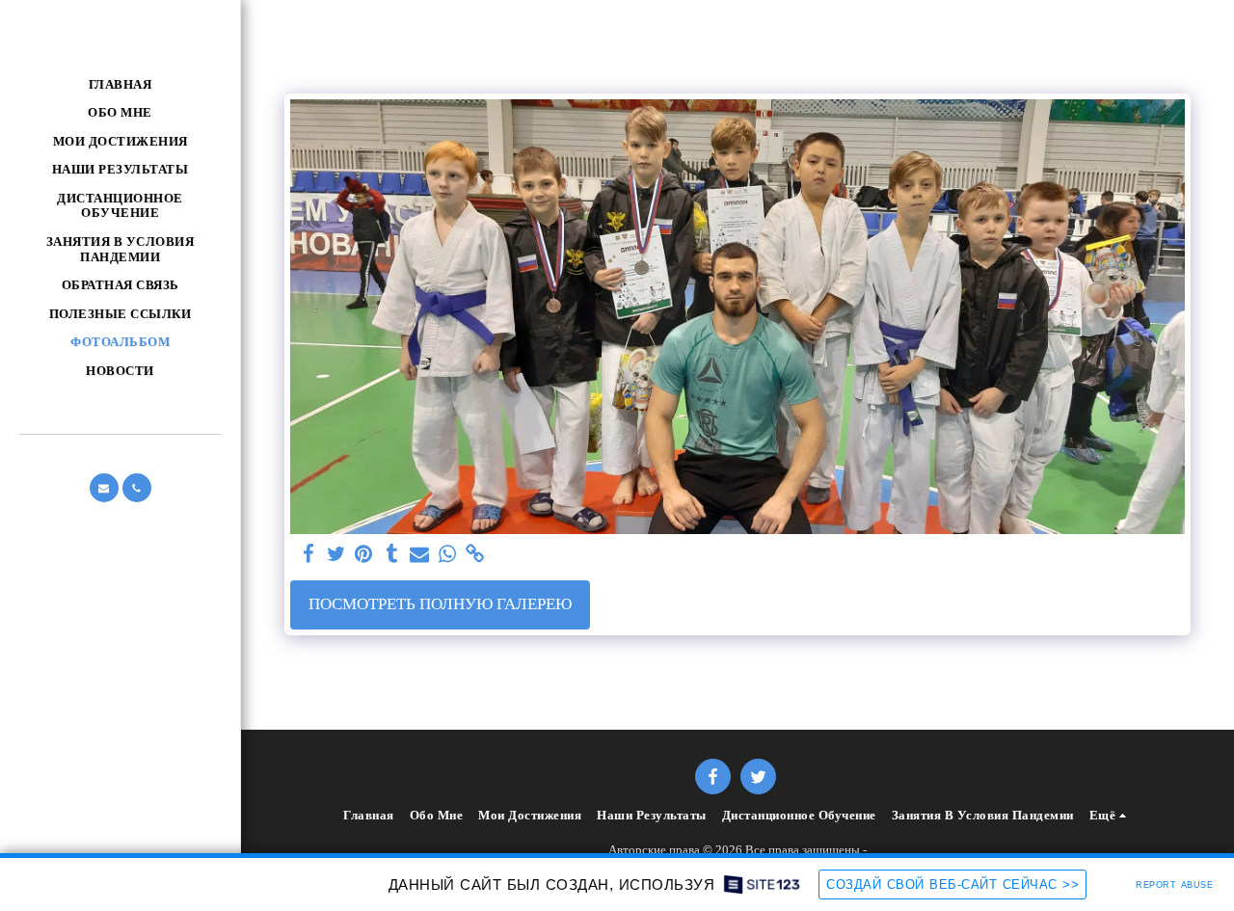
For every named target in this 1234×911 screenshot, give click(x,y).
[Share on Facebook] (308, 555)
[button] (104, 487)
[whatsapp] (448, 555)
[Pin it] (364, 555)
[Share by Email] (420, 555)
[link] (476, 555)
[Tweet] (336, 555)
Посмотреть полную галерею (440, 604)
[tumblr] (392, 555)
